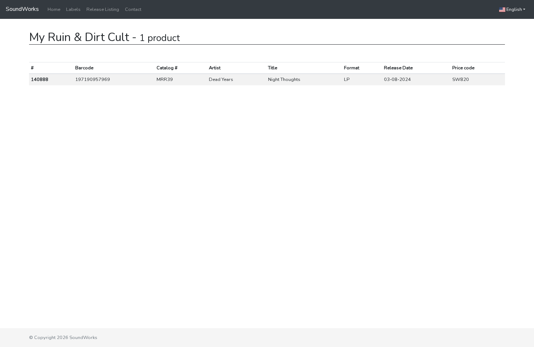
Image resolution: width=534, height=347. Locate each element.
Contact (133, 9)
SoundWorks (22, 9)
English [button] (513, 9)
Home (54, 9)
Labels (73, 9)
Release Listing (102, 9)
